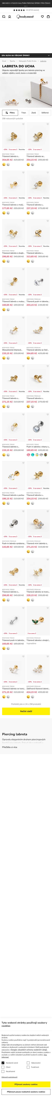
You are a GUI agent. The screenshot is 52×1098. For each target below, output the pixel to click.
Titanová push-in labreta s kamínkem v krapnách (38, 301)
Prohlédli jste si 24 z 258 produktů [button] (26, 704)
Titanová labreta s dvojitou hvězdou (13, 253)
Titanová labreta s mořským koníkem (10, 156)
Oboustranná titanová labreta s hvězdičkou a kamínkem (12, 350)
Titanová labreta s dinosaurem (34, 253)
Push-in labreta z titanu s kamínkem (38, 446)
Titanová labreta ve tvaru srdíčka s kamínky (13, 688)
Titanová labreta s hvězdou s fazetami (35, 495)
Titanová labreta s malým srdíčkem (13, 205)
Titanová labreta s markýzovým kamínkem (12, 446)
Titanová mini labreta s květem (37, 543)
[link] (4, 164)
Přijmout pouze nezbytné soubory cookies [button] (26, 1092)
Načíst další (26, 711)
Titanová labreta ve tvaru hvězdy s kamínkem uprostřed (37, 592)
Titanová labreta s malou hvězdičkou (13, 301)
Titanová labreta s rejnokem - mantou (10, 398)
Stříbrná (45, 112)
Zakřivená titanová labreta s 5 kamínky (38, 688)
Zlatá (33, 112)
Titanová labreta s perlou (13, 495)
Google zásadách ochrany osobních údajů (29, 1050)
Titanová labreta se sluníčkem (35, 156)
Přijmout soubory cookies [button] (26, 1084)
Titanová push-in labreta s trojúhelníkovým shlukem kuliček (13, 640)
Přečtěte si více (9, 747)
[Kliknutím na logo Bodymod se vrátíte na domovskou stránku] (26, 16)
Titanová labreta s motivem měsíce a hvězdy (38, 398)
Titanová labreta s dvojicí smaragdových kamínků (38, 640)
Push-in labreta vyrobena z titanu (13, 543)
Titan (23, 112)
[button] (26, 1079)
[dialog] (26, 1058)
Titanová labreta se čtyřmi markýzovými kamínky (38, 350)
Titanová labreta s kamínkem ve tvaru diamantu (35, 205)
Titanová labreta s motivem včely (10, 592)
